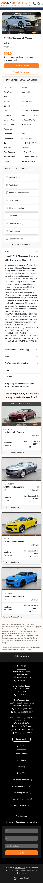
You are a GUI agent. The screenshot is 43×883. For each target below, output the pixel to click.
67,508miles (35, 490)
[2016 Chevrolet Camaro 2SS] (21, 414)
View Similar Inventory (21, 72)
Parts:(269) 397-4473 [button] (23, 732)
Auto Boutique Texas (20, 786)
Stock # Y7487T (8, 593)
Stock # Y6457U (8, 484)
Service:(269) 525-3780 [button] (23, 729)
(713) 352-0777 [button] (23, 695)
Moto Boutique (20, 806)
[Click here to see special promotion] (21, 9)
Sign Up (21, 853)
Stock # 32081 (8, 429)
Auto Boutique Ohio (20, 793)
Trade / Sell (21, 773)
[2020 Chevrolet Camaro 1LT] (21, 469)
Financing (21, 767)
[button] (34, 3)
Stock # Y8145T (8, 539)
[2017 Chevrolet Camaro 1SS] (21, 524)
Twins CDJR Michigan (20, 799)
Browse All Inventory (21, 65)
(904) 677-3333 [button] (23, 680)
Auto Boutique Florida (20, 780)
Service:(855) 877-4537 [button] (23, 712)
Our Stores (21, 760)
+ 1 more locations (21, 739)
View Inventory (21, 754)
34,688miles (35, 435)
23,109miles (35, 545)
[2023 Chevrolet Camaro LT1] (21, 578)
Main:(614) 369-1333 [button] (23, 709)
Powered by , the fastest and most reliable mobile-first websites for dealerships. (21, 870)
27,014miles (35, 600)
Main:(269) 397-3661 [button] (23, 726)
